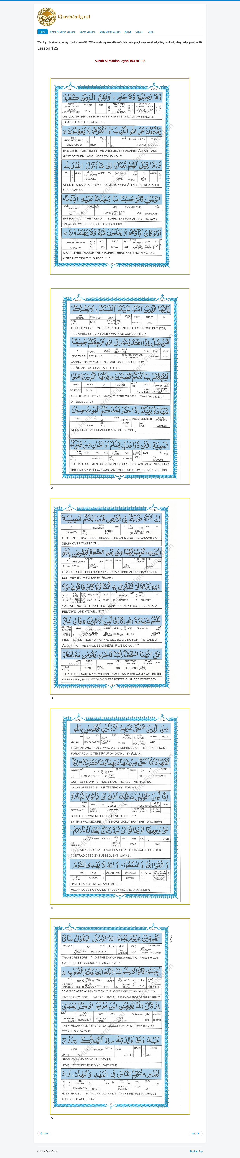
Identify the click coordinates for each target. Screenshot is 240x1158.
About (128, 31)
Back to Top (196, 1151)
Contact (139, 31)
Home (43, 31)
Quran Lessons (87, 31)
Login (150, 31)
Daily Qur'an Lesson (110, 31)
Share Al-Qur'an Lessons (62, 31)
